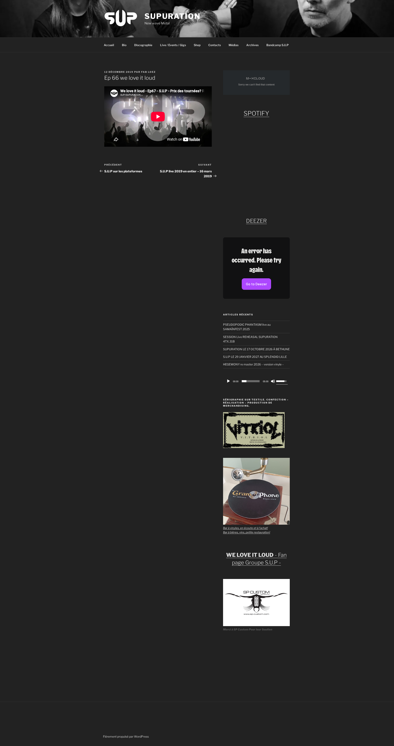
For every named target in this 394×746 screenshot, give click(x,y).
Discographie (143, 45)
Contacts (214, 45)
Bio (124, 45)
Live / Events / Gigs (173, 45)
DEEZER (256, 221)
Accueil (109, 45)
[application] (256, 381)
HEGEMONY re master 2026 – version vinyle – (253, 364)
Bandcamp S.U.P (277, 45)
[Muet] (273, 381)
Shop (197, 45)
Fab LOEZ (148, 72)
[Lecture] (228, 381)
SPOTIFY (256, 113)
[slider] (251, 381)
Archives (252, 45)
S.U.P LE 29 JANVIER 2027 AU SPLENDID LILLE (255, 356)
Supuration (172, 16)
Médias (233, 45)
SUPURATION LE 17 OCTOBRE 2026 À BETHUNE (256, 349)
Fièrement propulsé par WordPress (126, 736)
